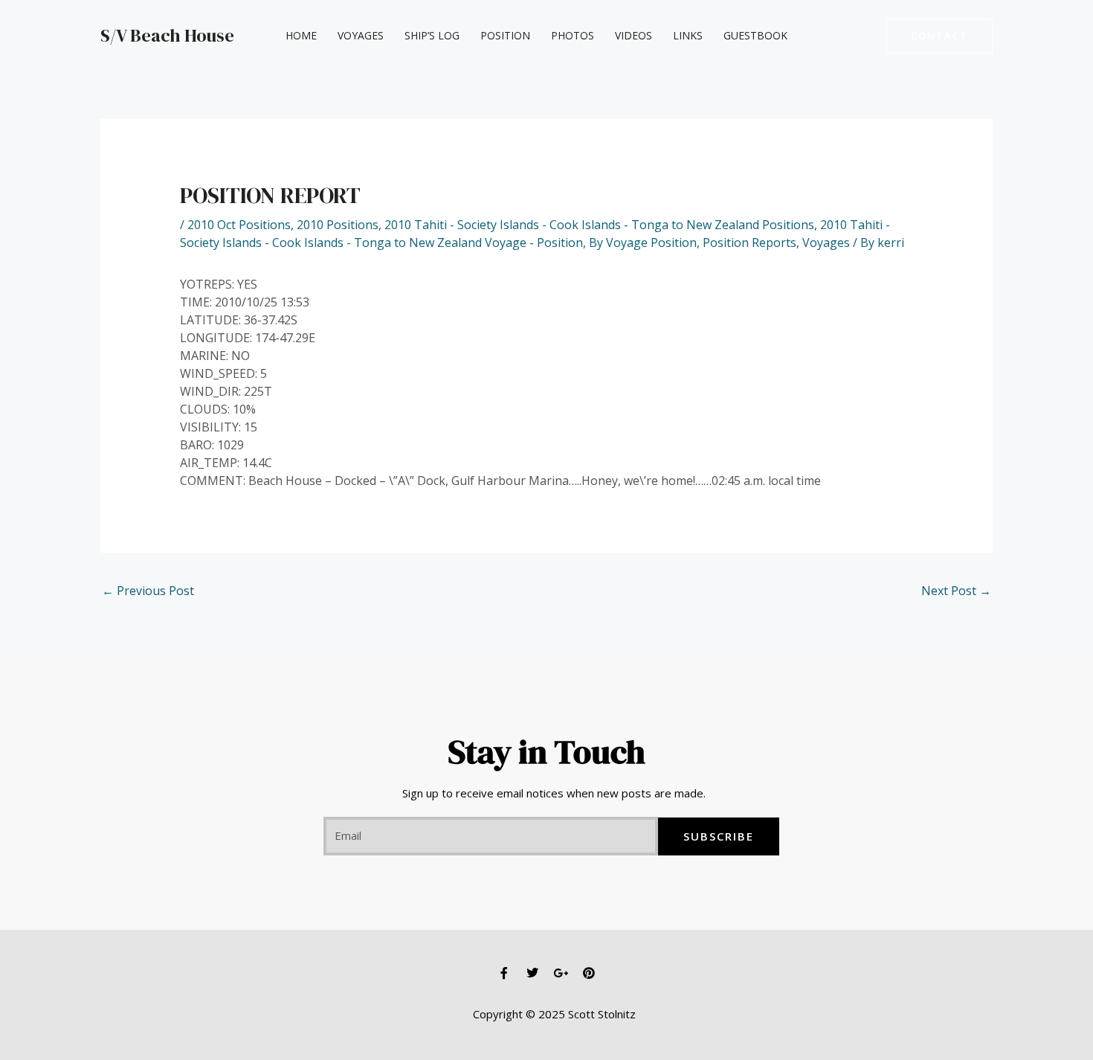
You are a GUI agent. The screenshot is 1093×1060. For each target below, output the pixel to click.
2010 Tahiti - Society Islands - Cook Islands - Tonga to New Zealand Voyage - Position (535, 233)
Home (301, 35)
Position (505, 35)
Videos (633, 35)
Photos (572, 35)
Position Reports (749, 242)
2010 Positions (337, 224)
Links (688, 35)
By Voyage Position (643, 242)
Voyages (361, 35)
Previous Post (148, 590)
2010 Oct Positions (239, 224)
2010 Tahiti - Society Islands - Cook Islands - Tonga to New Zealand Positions (599, 224)
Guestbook (755, 35)
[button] (939, 36)
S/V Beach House (167, 35)
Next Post (956, 590)
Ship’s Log (432, 35)
